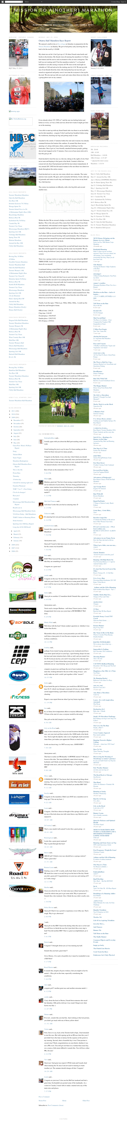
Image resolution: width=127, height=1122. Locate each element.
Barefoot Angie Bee (100, 517)
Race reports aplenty (99, 735)
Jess (45, 708)
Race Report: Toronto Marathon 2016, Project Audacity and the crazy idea (104, 431)
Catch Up (96, 695)
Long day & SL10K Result (22, 527)
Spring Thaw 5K (14, 237)
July (15, 436)
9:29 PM (47, 617)
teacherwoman (49, 525)
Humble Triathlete (99, 910)
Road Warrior (48, 967)
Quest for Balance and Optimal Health (104, 821)
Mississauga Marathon (16, 290)
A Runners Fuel (98, 411)
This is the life (17, 470)
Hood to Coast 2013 (99, 687)
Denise (46, 852)
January (16, 540)
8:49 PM (47, 599)
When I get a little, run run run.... (104, 545)
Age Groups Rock (99, 486)
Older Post (86, 1100)
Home (64, 1100)
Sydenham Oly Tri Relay (17, 220)
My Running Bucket (100, 678)
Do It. (95, 886)
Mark (46, 478)
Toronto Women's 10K (16, 270)
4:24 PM (47, 1054)
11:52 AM (48, 1023)
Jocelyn (46, 793)
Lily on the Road (50, 728)
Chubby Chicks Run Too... (102, 594)
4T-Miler (12, 259)
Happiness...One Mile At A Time (104, 671)
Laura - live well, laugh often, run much (103, 701)
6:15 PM (47, 508)
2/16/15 (95, 547)
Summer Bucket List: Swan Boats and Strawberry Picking (104, 365)
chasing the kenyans (100, 336)
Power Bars (16, 473)
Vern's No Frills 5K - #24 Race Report (104, 888)
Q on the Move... (99, 923)
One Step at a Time (100, 864)
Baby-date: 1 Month (99, 711)
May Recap (96, 704)
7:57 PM (47, 1091)
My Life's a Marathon (101, 395)
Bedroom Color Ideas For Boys (102, 680)
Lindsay (47, 647)
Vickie (46, 1029)
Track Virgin (17, 458)
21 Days (96, 609)
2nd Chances (97, 927)
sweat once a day (99, 353)
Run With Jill (98, 494)
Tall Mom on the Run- (101, 933)
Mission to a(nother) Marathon (63, 10)
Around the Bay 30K (16, 243)
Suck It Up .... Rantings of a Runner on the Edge (102, 438)
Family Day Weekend (99, 450)
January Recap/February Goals (102, 458)
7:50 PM (47, 535)
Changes (95, 604)
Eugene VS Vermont (99, 489)
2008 (13, 545)
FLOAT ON (97, 310)
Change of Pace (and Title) (101, 597)
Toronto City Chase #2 (16, 276)
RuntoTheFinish (99, 501)
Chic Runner (97, 264)
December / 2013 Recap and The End (104, 666)
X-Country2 (48, 825)
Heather (46, 887)
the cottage (61, 44)
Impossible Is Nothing (101, 649)
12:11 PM (48, 882)
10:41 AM (48, 832)
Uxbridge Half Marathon (17, 234)
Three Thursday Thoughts (101, 751)
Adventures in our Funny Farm (104, 538)
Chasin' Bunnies (99, 552)
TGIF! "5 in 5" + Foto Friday (22, 489)
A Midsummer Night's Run (18, 273)
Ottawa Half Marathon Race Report (55, 40)
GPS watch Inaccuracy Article (102, 845)
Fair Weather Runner (100, 768)
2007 (13, 548)
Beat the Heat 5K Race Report (102, 611)
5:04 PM (47, 473)
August (16, 433)
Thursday (16, 476)
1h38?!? (95, 874)
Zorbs (46, 683)
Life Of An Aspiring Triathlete (103, 920)
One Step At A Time (100, 448)
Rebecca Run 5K (14, 217)
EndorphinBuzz (49, 438)
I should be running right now (23, 482)
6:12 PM (47, 991)
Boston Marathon (98, 496)
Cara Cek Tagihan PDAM (101, 472)
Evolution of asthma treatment (102, 859)
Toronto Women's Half (16, 343)
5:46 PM (47, 979)
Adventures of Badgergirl (102, 477)
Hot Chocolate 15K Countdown (102, 651)
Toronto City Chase (15, 226)
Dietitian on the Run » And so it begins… (104, 293)
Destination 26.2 (99, 709)
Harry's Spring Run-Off (16, 298)
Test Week (96, 673)
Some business (18, 520)
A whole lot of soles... (100, 428)
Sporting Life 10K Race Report (23, 524)
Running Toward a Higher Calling (102, 741)
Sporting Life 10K (15, 232)
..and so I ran (97, 900)
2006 (13, 551)
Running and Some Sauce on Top (104, 843)
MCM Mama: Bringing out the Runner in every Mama (104, 239)
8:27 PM (47, 587)
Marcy (46, 776)
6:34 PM (47, 520)
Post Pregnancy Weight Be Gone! (104, 850)
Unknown (47, 513)
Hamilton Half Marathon (17, 370)
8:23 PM (47, 570)
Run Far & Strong (99, 799)
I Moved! (96, 838)
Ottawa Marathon (44, 46)
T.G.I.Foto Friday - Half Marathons (24, 514)
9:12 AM (47, 787)
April (15, 531)
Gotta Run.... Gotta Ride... (102, 510)
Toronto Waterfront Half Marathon (20, 400)
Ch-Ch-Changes (98, 313)
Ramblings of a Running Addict (104, 893)
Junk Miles (97, 455)
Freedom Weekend (19, 486)
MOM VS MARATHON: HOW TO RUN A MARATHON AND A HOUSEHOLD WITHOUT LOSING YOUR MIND (104, 832)
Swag (14, 451)
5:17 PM (47, 962)
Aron (46, 985)
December (17, 420)
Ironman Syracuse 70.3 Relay (19, 203)
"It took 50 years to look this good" (103, 554)
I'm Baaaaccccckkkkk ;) (100, 867)
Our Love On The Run (101, 725)
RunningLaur (48, 838)
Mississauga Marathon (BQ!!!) (19, 229)
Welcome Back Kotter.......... (101, 620)
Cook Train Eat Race (100, 952)
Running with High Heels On (103, 559)
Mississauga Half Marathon (18, 348)
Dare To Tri (97, 749)
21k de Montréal (14, 296)
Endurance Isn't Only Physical (104, 955)
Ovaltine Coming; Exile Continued (103, 465)
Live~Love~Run (99, 578)
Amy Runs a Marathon (101, 692)
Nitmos (46, 1014)
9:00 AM (47, 770)
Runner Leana (49, 867)
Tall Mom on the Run (100, 303)
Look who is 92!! (98, 808)
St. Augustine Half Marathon (102, 338)
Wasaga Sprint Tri (15, 206)
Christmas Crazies (98, 852)
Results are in (17, 508)
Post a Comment (44, 1097)
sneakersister (98, 602)
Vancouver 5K (97, 406)
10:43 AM (48, 847)
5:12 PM (47, 495)
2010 (13, 414)
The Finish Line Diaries (101, 948)
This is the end (97, 659)
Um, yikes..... (97, 801)
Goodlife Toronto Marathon (18, 262)
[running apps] (14, 111)
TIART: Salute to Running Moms (24, 517)
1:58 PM (47, 902)
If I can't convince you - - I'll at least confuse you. (104, 527)
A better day (17, 479)
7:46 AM (47, 748)
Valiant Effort (17, 454)
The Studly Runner (100, 937)
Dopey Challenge (98, 373)
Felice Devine (49, 907)
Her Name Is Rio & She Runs (103, 632)
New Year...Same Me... (100, 331)
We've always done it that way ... (103, 644)
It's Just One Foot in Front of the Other (104, 570)
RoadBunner (97, 371)
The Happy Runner (100, 385)
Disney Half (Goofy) (15, 310)
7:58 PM (47, 550)
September (17, 430)
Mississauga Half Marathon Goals (24, 511)
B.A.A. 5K (12, 357)
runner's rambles (99, 283)
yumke (46, 575)
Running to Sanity (99, 791)
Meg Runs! (97, 782)
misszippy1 (97, 274)
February (17, 537)
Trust (94, 512)
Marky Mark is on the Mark (103, 404)
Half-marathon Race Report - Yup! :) (104, 589)
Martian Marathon (15, 240)
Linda (46, 1077)
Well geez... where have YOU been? (104, 744)
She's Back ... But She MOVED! (103, 881)
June (15, 439)
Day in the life (97, 305)
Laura (46, 808)
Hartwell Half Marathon (17, 354)
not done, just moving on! (101, 770)
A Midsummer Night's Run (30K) (20, 212)
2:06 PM (47, 916)
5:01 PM (47, 936)
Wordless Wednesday (99, 793)
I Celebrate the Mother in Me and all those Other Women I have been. (104, 521)
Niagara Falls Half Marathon (18, 320)
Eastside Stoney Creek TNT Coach (103, 617)
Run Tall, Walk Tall (100, 378)
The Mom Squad (98, 824)
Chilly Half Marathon (16, 246)
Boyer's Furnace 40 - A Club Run (103, 573)
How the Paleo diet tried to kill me (103, 540)
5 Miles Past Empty (100, 329)
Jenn (45, 555)
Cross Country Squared (101, 733)
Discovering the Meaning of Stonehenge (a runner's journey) (104, 757)
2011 (13, 411)
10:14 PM (48, 642)
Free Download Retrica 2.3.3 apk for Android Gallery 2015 (104, 563)
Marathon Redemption (20, 461)
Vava (46, 1059)
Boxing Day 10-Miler (16, 256)
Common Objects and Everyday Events (104, 941)
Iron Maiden (97, 895)
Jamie (46, 593)
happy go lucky (98, 945)
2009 (13, 417)
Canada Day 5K (14, 223)
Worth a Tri (97, 917)
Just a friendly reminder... (100, 815)
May (15, 443)
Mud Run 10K (14, 340)
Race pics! (16, 495)
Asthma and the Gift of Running (104, 857)
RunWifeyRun (98, 879)
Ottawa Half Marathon (16, 346)
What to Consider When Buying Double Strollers (102, 636)
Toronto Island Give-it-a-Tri (18, 209)
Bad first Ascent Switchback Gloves (104, 381)
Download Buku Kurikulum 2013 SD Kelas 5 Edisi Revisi (104, 581)
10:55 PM (48, 677)
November (17, 423)
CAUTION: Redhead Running (103, 663)
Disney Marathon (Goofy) (17, 307)
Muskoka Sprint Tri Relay (17, 279)
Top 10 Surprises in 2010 (100, 912)
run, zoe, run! (98, 685)
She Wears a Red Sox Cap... (102, 362)
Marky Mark (48, 622)
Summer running (98, 414)
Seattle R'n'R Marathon (16, 284)
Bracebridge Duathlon (16, 215)
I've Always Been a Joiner (102, 418)
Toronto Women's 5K (16, 326)
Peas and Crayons (99, 343)
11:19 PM (48, 702)
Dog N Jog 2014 (98, 628)
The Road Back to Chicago (102, 775)
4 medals (16, 499)
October (16, 427)
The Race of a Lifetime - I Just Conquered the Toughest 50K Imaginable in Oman (102, 322)
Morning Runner (99, 656)
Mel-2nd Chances (50, 501)
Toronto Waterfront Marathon (19, 195)
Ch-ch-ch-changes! (19, 492)
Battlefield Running (100, 249)
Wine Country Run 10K (17, 337)
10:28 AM (48, 1071)
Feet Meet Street (99, 463)
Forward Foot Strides (100, 470)
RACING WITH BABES (101, 642)
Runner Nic (97, 930)
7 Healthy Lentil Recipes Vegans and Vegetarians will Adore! (104, 347)
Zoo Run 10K (13, 201)
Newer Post (42, 1100)
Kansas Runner (98, 625)
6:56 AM (47, 722)
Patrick (46, 942)
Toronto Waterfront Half (17, 265)
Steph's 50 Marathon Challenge (104, 716)
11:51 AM (48, 862)
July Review (97, 777)
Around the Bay (14, 301)
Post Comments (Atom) (55, 1105)
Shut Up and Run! (99, 318)
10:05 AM (48, 820)
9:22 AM (47, 802)
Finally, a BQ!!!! (98, 728)
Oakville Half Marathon (17, 198)
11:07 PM (48, 1009)
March (16, 534)
